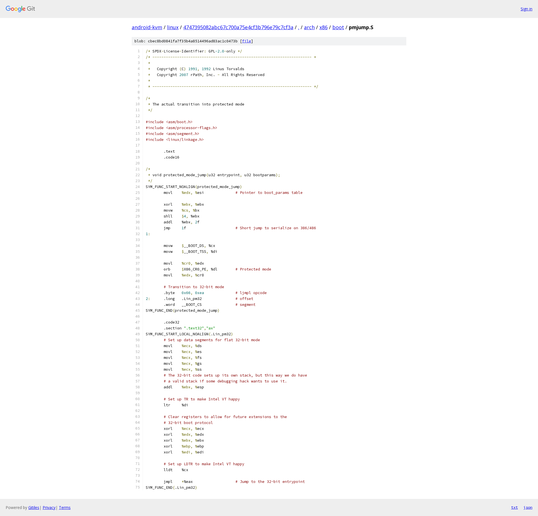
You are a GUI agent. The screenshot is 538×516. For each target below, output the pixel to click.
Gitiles (33, 507)
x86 (323, 27)
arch (309, 27)
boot (338, 27)
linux (172, 27)
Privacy (49, 507)
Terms (65, 507)
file (246, 41)
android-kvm (147, 27)
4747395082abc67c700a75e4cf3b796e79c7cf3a (238, 27)
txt (514, 507)
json (527, 507)
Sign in (526, 9)
